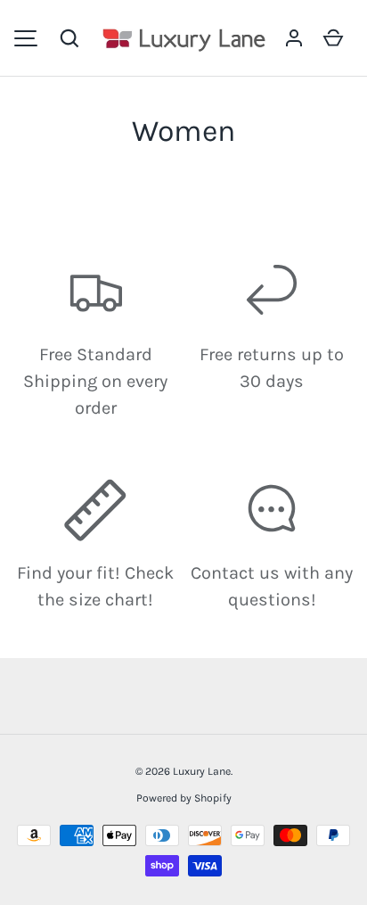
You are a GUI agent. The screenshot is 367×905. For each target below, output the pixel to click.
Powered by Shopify (184, 798)
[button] (69, 38)
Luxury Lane (202, 771)
